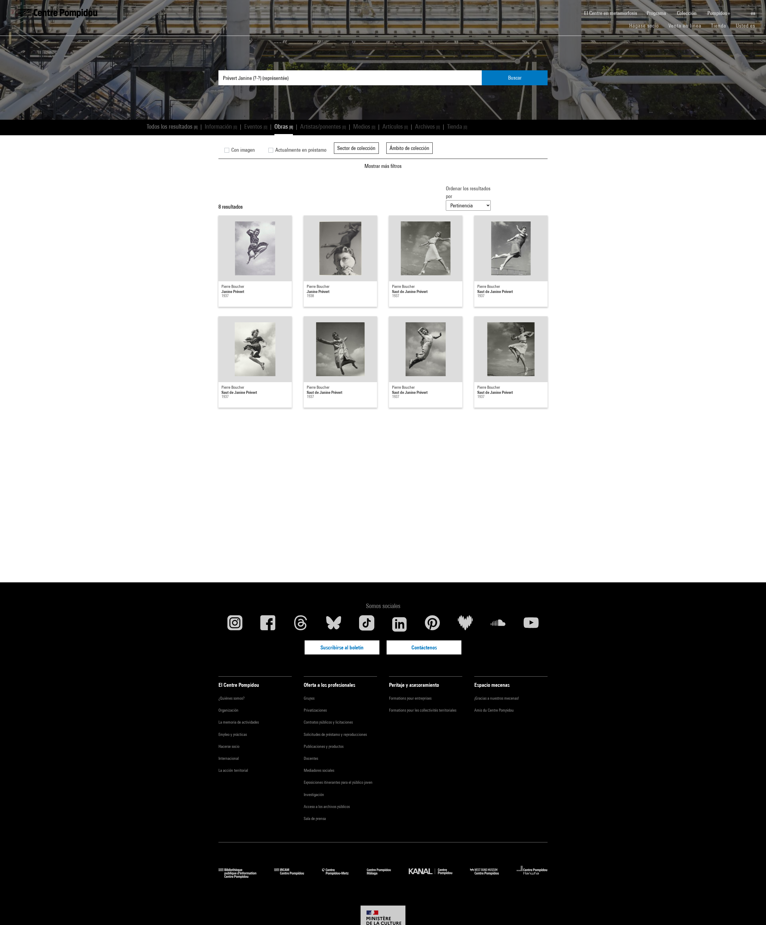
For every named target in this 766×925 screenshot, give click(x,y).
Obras (283, 126)
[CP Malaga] (383, 876)
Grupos (309, 698)
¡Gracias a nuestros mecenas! (496, 698)
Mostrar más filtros (383, 166)
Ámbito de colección (409, 148)
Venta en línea (684, 25)
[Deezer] (465, 624)
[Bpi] (241, 876)
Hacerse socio (228, 746)
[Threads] (300, 624)
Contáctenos (424, 647)
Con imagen (242, 150)
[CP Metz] (340, 876)
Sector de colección (356, 148)
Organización (228, 710)
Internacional (228, 758)
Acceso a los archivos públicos (327, 806)
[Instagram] (234, 624)
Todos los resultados (172, 126)
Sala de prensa (315, 818)
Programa (657, 13)
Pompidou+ (719, 13)
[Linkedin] (399, 624)
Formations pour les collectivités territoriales (422, 710)
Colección (687, 13)
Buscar (515, 78)
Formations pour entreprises (410, 698)
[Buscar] (741, 9)
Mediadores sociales (319, 770)
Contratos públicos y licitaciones (328, 722)
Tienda (721, 25)
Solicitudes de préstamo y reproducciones (335, 734)
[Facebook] (267, 624)
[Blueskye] (333, 624)
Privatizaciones (315, 710)
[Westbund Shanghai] (489, 876)
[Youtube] (531, 624)
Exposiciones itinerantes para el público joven (338, 782)
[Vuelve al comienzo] (752, 911)
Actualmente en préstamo (300, 150)
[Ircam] (293, 876)
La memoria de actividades (238, 722)
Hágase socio (646, 25)
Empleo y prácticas (232, 734)
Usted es (746, 25)
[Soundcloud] (498, 624)
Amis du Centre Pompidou (494, 710)
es (753, 13)
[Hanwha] (532, 876)
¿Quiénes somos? (231, 698)
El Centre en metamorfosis (613, 13)
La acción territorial (233, 770)
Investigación (314, 794)
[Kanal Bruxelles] (435, 876)
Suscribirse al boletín (342, 647)
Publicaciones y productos (324, 746)
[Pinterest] (432, 624)
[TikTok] (366, 624)
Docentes (311, 758)
